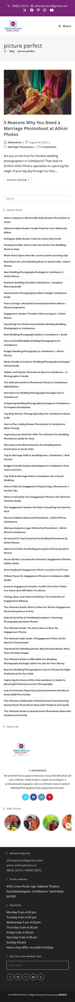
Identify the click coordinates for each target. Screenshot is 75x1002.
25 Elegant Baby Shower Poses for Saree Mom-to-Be (32, 238)
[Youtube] (33, 977)
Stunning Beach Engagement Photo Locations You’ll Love (36, 569)
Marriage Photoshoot (20, 147)
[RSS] (41, 977)
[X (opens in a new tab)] (24, 10)
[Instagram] (41, 797)
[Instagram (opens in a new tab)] (44, 10)
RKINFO (63, 994)
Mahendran (15, 142)
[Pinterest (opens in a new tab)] (38, 10)
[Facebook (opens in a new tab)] (31, 10)
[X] (25, 797)
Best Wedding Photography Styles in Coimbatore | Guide (35, 334)
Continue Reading (19, 180)
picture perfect (26, 51)
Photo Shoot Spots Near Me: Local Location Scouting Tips (36, 255)
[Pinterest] (49, 797)
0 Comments (48, 147)
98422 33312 (14, 870)
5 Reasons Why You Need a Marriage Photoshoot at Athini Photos (36, 128)
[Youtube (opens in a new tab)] (51, 10)
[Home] (5, 51)
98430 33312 (33, 870)
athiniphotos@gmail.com (24, 860)
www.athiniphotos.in (21, 865)
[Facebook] (33, 797)
